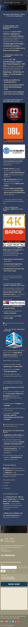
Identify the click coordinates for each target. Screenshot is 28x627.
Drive (3, 571)
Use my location (22, 567)
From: (2, 564)
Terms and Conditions (7, 625)
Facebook (7, 488)
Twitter (6, 485)
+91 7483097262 (8, 555)
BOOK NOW (14, 584)
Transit (13, 571)
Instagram (7, 482)
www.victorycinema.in (18, 470)
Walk (8, 571)
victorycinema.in (10, 449)
